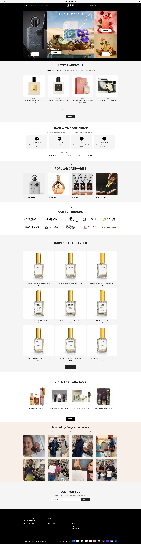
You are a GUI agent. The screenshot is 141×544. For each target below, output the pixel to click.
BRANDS (41, 5)
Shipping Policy (75, 526)
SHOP (25, 5)
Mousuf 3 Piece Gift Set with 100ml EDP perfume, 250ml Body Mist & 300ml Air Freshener (37, 409)
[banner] (35, 34)
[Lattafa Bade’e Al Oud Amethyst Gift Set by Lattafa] (103, 396)
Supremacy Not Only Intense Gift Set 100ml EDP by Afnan (59, 409)
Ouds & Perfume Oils (102, 197)
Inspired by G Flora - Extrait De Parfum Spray (39, 320)
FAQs (73, 518)
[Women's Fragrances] (58, 184)
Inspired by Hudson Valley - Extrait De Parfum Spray (70, 283)
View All (70, 419)
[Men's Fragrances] (34, 184)
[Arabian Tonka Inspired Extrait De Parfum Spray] (39, 266)
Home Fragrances (77, 197)
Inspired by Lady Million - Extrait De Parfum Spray (39, 358)
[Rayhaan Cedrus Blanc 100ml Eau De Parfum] (34, 86)
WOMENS (105, 30)
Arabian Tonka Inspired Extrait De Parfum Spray (39, 283)
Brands (49, 521)
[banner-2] (106, 22)
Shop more (70, 367)
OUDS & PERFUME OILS (88, 71)
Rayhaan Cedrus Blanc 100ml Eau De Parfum (34, 100)
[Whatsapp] (33, 523)
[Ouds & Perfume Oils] (107, 184)
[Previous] (4, 1)
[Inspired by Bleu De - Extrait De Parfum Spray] (70, 303)
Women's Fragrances (54, 197)
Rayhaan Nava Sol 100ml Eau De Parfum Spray (58, 101)
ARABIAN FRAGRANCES (53, 71)
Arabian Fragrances (52, 523)
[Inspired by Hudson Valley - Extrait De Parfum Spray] (70, 266)
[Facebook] (24, 523)
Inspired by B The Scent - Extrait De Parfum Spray (102, 320)
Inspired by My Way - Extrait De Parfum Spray (70, 358)
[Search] (105, 5)
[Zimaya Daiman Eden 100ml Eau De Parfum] (82, 86)
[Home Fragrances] (82, 184)
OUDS (47, 5)
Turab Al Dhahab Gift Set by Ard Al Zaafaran (81, 409)
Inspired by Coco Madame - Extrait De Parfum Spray (102, 358)
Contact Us (74, 521)
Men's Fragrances (29, 197)
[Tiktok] (30, 523)
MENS (35, 54)
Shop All (49, 518)
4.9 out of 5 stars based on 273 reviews (74, 156)
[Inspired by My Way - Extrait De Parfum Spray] (70, 340)
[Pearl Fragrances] (70, 5)
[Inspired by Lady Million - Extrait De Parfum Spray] (39, 340)
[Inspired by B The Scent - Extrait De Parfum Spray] (102, 303)
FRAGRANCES (33, 5)
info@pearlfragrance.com (29, 520)
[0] (115, 5)
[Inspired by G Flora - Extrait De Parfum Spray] (39, 303)
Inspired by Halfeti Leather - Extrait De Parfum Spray (102, 283)
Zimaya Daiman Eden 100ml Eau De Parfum (83, 100)
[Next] (136, 1)
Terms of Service (75, 528)
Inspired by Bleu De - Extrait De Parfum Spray (70, 320)
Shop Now (55, 52)
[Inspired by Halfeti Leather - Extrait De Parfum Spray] (102, 266)
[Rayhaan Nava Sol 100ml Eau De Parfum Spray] (58, 86)
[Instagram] (27, 523)
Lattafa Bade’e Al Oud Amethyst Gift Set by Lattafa (103, 409)
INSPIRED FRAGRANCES (71, 71)
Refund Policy (75, 531)
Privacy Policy (75, 523)
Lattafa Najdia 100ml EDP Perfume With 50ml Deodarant (107, 101)
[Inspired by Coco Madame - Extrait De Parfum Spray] (102, 340)
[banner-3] (106, 46)
